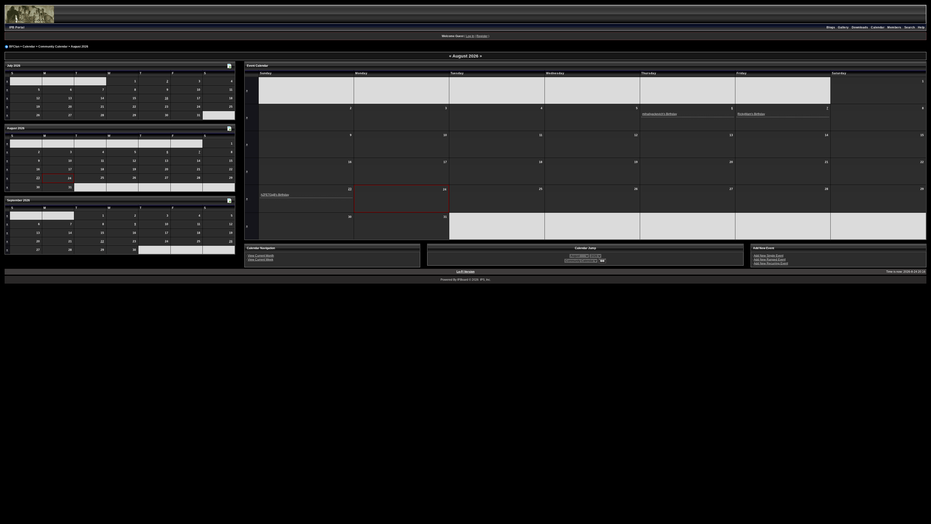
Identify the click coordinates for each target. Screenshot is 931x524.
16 (166, 98)
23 (38, 178)
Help (921, 27)
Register (482, 36)
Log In (470, 36)
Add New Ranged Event (770, 259)
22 (102, 241)
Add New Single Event (768, 255)
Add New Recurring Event (771, 263)
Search (909, 27)
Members (894, 27)
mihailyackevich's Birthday (659, 114)
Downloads (860, 27)
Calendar (877, 27)
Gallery (843, 27)
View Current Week (260, 259)
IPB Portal (16, 27)
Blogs (831, 27)
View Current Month (261, 255)
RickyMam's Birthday (751, 114)
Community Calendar (53, 46)
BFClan (14, 46)
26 (231, 241)
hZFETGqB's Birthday (275, 194)
